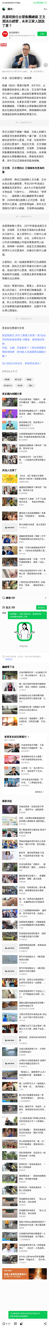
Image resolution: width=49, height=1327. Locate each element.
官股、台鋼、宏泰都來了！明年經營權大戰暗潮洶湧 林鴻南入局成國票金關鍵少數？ (24, 351)
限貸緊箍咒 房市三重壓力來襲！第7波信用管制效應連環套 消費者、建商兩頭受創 (24, 339)
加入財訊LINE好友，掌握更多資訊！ (22, 363)
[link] (15, 1323)
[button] (6, 1323)
